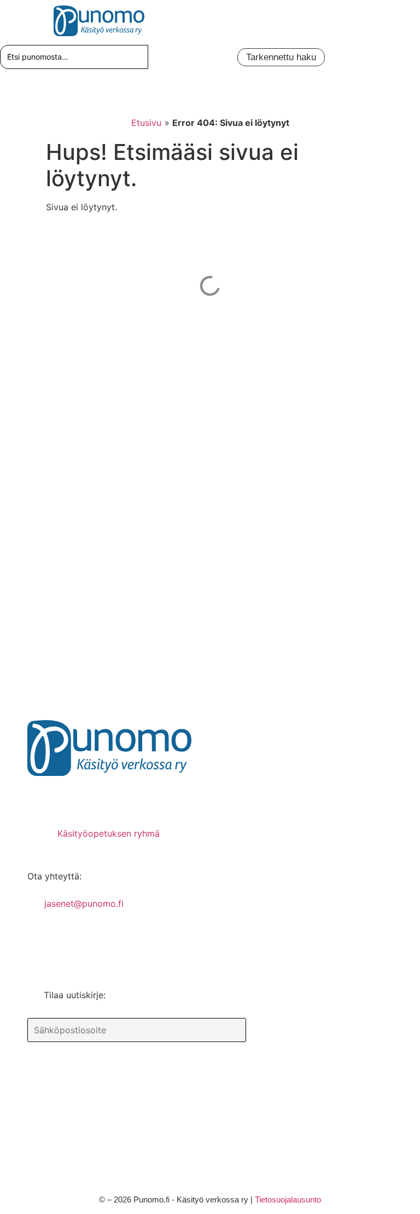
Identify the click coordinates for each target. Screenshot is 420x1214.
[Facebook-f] (41, 798)
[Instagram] (139, 798)
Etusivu (146, 122)
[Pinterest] (74, 798)
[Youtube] (107, 798)
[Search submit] (159, 57)
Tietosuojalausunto (288, 1199)
